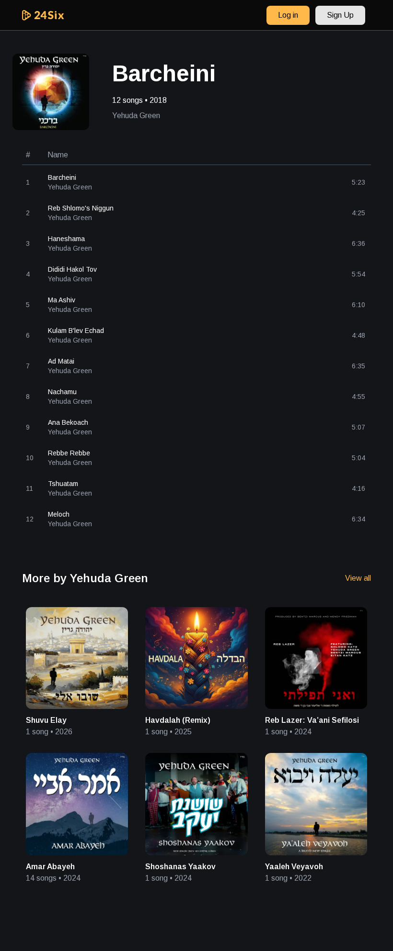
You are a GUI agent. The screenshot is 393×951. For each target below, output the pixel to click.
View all (358, 578)
